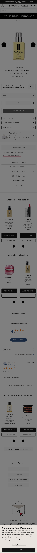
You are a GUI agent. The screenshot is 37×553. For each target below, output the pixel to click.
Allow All (18, 550)
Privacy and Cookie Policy (14, 540)
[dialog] (18, 539)
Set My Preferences (19, 545)
